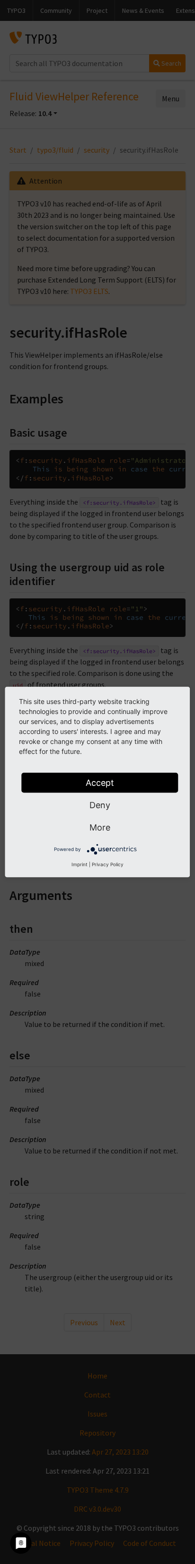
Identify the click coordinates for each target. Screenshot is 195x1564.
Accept (100, 783)
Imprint (79, 864)
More (99, 827)
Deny (99, 805)
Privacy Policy (108, 864)
